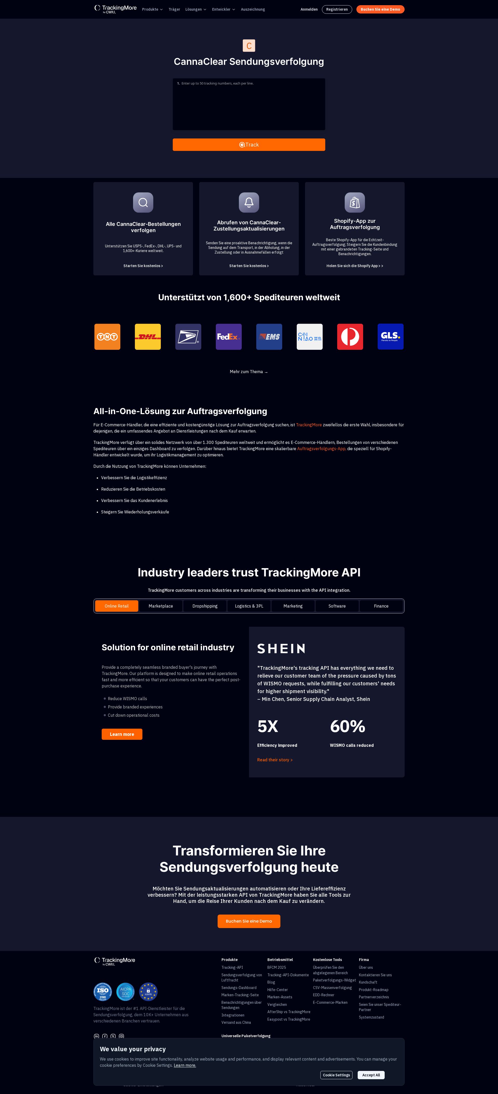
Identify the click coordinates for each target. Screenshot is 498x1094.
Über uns (366, 967)
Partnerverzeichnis (374, 997)
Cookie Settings (336, 1075)
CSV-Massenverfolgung (332, 987)
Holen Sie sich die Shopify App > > (355, 265)
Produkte (150, 9)
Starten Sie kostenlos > (143, 265)
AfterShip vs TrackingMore (288, 1011)
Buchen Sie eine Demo (249, 921)
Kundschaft (368, 982)
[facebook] (105, 1036)
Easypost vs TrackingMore (288, 1019)
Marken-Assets (279, 997)
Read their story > (275, 759)
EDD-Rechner (323, 995)
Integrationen (233, 1015)
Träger (174, 9)
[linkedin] (96, 1036)
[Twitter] (113, 1036)
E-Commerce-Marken (330, 1002)
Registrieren (337, 9)
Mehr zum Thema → (249, 371)
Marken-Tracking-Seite (240, 995)
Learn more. (185, 1065)
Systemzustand (371, 1017)
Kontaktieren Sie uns (375, 975)
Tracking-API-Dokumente (288, 975)
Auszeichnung (253, 9)
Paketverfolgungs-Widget (334, 980)
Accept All (371, 1075)
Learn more (122, 734)
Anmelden (309, 9)
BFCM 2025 (276, 967)
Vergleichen (277, 1004)
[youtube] (121, 1036)
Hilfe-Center (277, 989)
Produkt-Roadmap (374, 989)
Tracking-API (232, 967)
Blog (271, 982)
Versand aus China (236, 1022)
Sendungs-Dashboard (239, 987)
